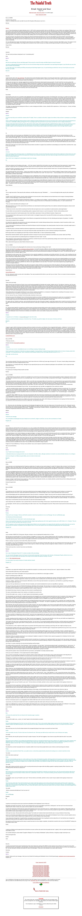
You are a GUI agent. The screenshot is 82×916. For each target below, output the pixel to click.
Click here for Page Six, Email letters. (41, 871)
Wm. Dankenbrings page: (15, 558)
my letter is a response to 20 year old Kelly (25, 249)
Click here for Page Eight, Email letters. (41, 873)
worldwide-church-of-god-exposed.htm (67, 856)
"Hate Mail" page (34, 880)
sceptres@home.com (10, 335)
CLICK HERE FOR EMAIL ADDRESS (41, 882)
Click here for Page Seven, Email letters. (41, 872)
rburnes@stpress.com (10, 272)
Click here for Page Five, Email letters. (41, 869)
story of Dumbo (21, 77)
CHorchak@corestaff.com (19, 342)
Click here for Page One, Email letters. (41, 865)
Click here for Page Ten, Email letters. (41, 875)
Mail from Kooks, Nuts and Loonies (37, 12)
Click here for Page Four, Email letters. (41, 868)
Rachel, (7, 28)
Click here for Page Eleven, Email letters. (41, 876)
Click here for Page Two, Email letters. (41, 866)
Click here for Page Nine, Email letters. (41, 874)
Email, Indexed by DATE (41, 14)
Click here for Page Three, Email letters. (41, 867)
